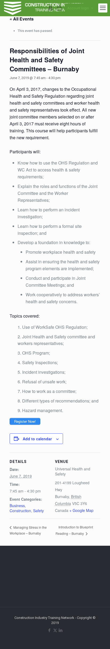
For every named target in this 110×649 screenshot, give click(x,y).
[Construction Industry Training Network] (44, 8)
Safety (38, 510)
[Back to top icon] (99, 638)
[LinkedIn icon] (61, 630)
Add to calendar (37, 438)
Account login (78, 8)
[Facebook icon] (50, 630)
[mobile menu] (102, 8)
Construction (20, 510)
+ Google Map (81, 510)
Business (17, 505)
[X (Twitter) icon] (55, 630)
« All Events (22, 19)
